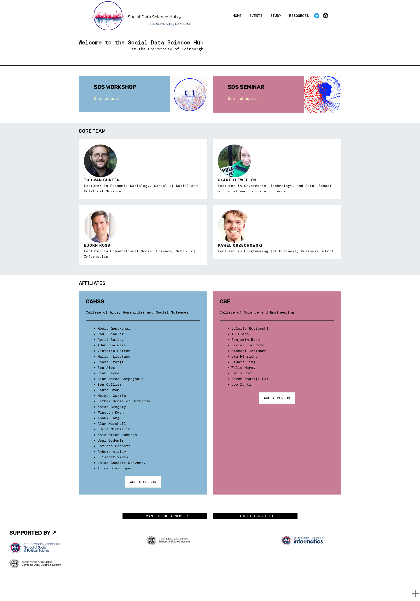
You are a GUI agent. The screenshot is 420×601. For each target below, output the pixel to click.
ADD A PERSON (277, 398)
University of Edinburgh (175, 49)
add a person (143, 482)
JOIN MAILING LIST (255, 516)
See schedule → (111, 98)
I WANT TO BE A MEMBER (165, 516)
